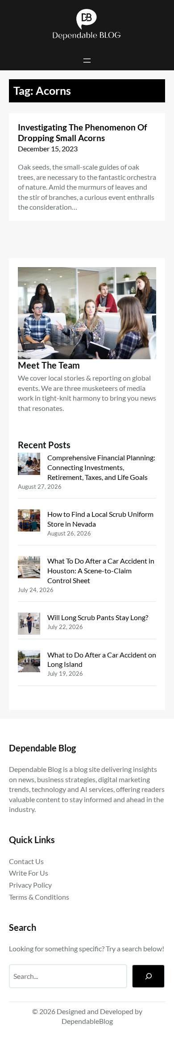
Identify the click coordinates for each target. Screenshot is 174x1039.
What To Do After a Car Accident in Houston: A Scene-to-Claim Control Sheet (100, 570)
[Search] (148, 976)
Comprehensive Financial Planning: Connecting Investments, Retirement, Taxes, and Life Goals (101, 467)
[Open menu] (87, 60)
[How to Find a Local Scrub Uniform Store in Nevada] (29, 521)
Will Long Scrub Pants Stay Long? (97, 617)
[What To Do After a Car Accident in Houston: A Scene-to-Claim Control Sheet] (29, 568)
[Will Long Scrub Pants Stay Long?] (29, 625)
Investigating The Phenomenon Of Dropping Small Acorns (82, 132)
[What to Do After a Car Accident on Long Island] (29, 662)
